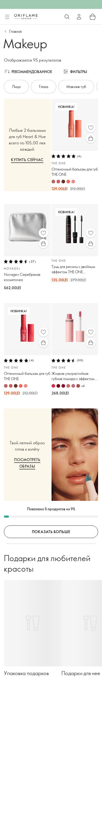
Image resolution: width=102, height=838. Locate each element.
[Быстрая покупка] (90, 138)
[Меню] (7, 17)
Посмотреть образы (27, 463)
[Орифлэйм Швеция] (26, 16)
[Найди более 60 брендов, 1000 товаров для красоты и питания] (67, 17)
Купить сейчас (27, 159)
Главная (15, 31)
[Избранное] (90, 127)
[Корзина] (92, 16)
